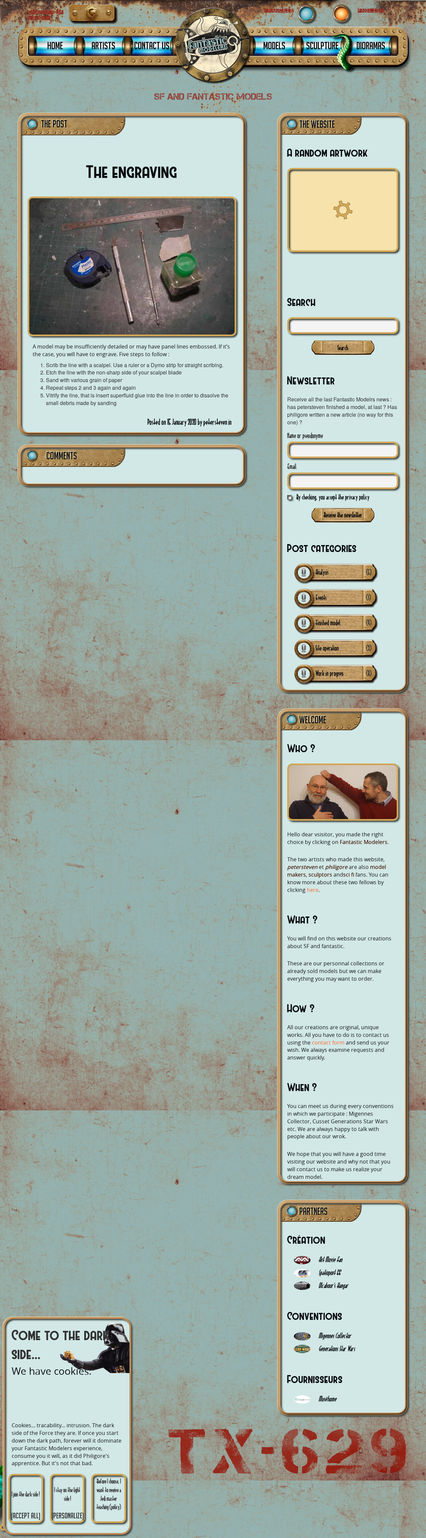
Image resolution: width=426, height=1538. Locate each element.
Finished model (328, 623)
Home (55, 45)
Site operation (327, 648)
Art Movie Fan (329, 1259)
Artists (103, 45)
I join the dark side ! (25, 1505)
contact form (328, 1042)
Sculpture (322, 45)
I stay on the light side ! (68, 1503)
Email (292, 466)
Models (274, 45)
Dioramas (370, 45)
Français (79, 14)
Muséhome (326, 1399)
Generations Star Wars (336, 1348)
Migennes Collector (334, 1335)
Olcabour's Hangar (332, 1285)
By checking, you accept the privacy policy (332, 497)
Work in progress (329, 673)
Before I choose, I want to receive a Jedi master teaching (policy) (109, 1494)
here (313, 890)
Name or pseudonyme (305, 435)
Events (321, 597)
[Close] (3, 1527)
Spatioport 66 (328, 1272)
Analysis (322, 572)
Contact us (151, 45)
